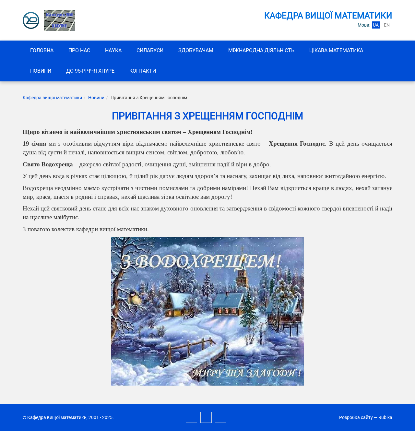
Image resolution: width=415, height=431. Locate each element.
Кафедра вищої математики (52, 97)
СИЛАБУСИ (149, 50)
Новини (40, 71)
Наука (113, 50)
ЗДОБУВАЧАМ (195, 50)
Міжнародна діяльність (261, 50)
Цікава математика (336, 50)
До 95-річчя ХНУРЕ (90, 71)
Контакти (142, 71)
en (387, 25)
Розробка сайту (356, 417)
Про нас (79, 50)
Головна (41, 50)
